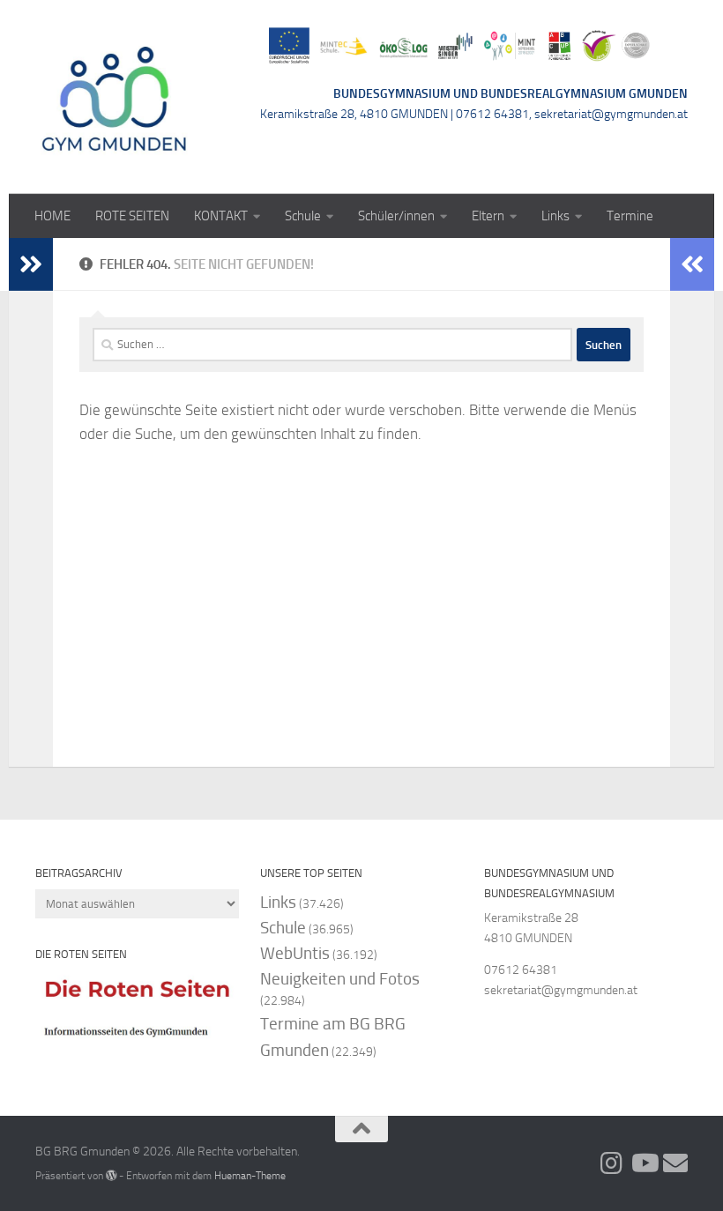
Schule (303, 216)
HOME (52, 216)
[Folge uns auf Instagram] (612, 1163)
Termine (630, 216)
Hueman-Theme (250, 1175)
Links (555, 216)
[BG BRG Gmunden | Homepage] (114, 97)
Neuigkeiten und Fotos (340, 979)
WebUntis (295, 953)
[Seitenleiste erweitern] (31, 264)
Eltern (488, 216)
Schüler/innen (396, 216)
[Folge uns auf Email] (675, 1163)
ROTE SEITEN (132, 216)
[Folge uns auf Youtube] (643, 1163)
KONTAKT (221, 216)
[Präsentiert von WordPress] (111, 1175)
